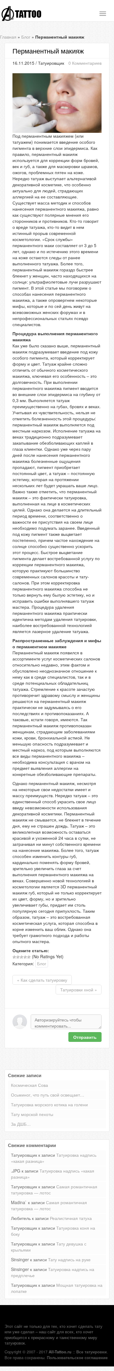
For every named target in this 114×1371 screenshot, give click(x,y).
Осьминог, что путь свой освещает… (47, 1095)
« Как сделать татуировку (42, 980)
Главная (8, 37)
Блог (25, 37)
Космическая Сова (29, 1085)
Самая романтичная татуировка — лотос (49, 1205)
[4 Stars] (25, 957)
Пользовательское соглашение (77, 1357)
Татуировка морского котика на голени (49, 1104)
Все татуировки (91, 1352)
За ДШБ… (21, 1124)
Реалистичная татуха (71, 1218)
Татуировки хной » (78, 990)
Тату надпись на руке (69, 1259)
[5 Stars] (29, 957)
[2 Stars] (18, 957)
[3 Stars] (21, 957)
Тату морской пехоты (32, 1114)
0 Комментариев (85, 63)
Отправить (85, 1037)
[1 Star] (14, 957)
